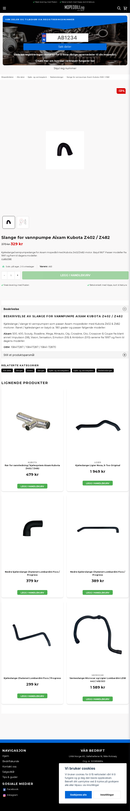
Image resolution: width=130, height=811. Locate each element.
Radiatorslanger (56, 77)
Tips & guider (10, 777)
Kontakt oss (9, 766)
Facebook (12, 789)
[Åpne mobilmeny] (4, 8)
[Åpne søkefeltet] (119, 8)
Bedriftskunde (10, 761)
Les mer (7, 259)
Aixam (30, 370)
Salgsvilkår (8, 771)
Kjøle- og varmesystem (37, 77)
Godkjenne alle (78, 794)
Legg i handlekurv (32, 486)
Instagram (12, 795)
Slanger (19, 370)
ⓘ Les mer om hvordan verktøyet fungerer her (65, 61)
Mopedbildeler (7, 77)
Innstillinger (107, 794)
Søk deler (64, 46)
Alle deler (21, 77)
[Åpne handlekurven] (125, 8)
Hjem (5, 756)
